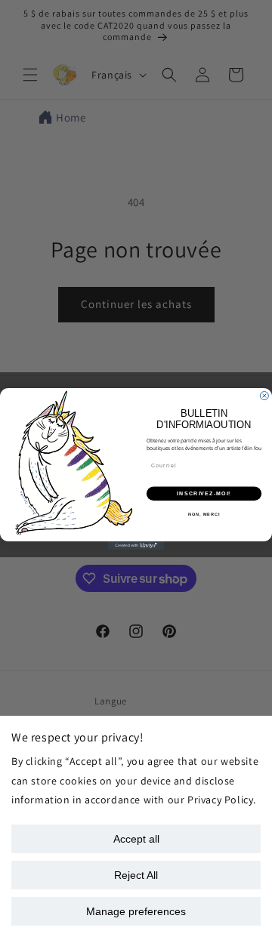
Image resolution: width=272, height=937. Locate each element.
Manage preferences (136, 911)
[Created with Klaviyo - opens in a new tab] (136, 545)
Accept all (136, 839)
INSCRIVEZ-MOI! (203, 493)
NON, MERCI (204, 514)
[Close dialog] (264, 395)
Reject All (136, 875)
